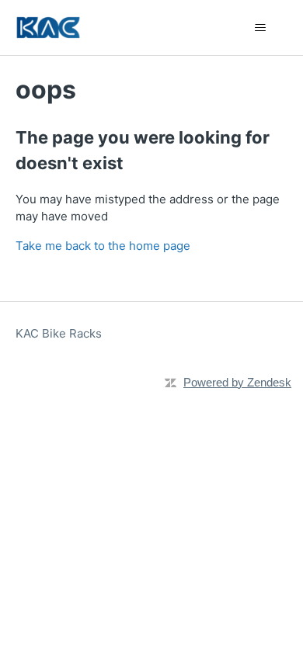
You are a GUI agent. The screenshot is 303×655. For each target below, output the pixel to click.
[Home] (48, 27)
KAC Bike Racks (59, 333)
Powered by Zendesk (237, 382)
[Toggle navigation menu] (260, 28)
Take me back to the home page (103, 245)
